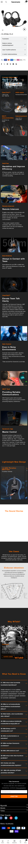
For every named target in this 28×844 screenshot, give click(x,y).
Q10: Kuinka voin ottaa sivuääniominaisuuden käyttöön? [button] (11, 764)
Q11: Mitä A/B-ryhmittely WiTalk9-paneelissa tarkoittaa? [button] (11, 771)
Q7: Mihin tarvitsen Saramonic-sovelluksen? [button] (10, 744)
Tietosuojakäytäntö (21, 788)
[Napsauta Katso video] (14, 152)
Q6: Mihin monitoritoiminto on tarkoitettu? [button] (10, 737)
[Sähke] (13, 64)
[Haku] (6, 2)
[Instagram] (6, 818)
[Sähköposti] (16, 64)
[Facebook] (1, 64)
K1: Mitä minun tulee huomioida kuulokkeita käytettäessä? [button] (10, 684)
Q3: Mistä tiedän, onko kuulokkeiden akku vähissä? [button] (12, 715)
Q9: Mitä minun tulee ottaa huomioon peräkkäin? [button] (12, 757)
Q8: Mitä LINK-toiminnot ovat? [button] (10, 750)
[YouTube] (11, 818)
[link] (14, 82)
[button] (14, 683)
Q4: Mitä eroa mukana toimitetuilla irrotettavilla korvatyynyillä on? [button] (11, 722)
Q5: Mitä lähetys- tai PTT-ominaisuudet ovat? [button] (8, 730)
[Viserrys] (4, 64)
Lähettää (14, 796)
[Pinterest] (7, 64)
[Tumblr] (10, 64)
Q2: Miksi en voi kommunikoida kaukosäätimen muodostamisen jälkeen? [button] (10, 706)
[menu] (2, 2)
